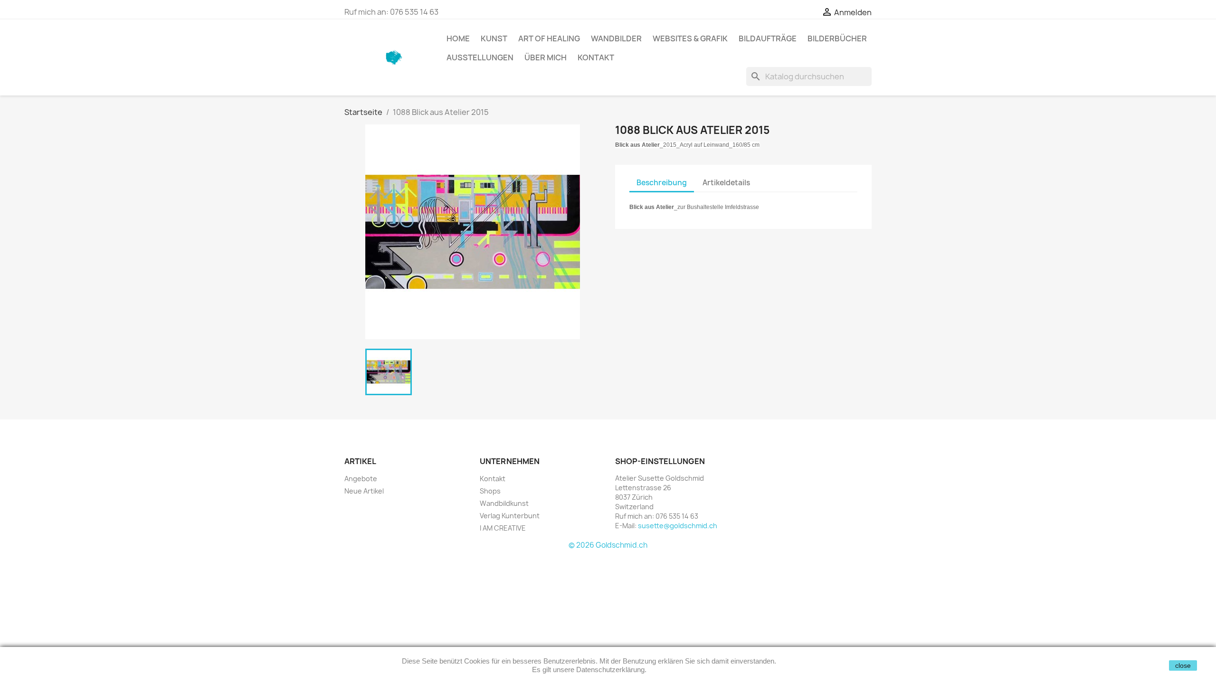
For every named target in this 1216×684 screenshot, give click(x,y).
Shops (490, 490)
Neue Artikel (364, 490)
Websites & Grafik (690, 38)
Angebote (360, 478)
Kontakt (596, 57)
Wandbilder (616, 38)
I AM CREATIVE (503, 527)
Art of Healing (549, 38)
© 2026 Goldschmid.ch (608, 545)
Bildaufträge (768, 38)
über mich (545, 57)
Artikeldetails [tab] (726, 183)
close (1183, 665)
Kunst (494, 38)
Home (458, 38)
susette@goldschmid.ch (677, 525)
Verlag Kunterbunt (510, 515)
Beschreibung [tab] (661, 183)
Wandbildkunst (504, 503)
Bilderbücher (837, 38)
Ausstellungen (479, 57)
